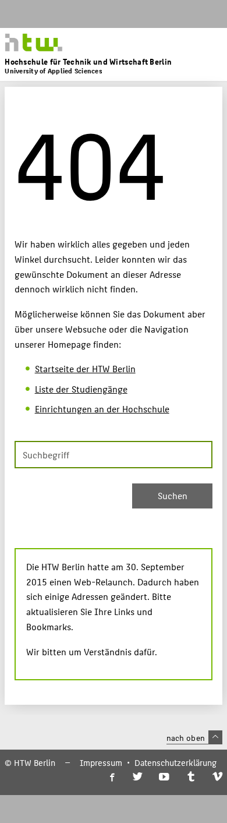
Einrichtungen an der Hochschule (102, 408)
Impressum (101, 762)
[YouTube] (164, 777)
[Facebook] (111, 777)
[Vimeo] (217, 777)
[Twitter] (138, 777)
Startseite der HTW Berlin (85, 368)
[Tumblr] (191, 777)
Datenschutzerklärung (175, 762)
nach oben (185, 737)
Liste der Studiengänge (81, 389)
